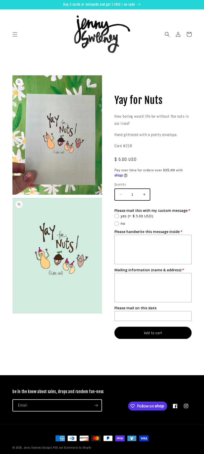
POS (55, 447)
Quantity (120, 184)
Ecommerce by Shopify (77, 447)
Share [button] (124, 84)
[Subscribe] (96, 405)
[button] (14, 34)
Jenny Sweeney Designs (38, 447)
